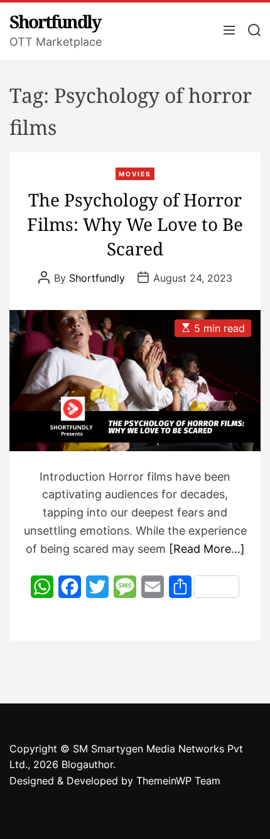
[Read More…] (207, 548)
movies (135, 174)
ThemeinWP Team (178, 780)
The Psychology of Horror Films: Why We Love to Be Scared (135, 224)
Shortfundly (54, 21)
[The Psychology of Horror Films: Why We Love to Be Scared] (135, 380)
